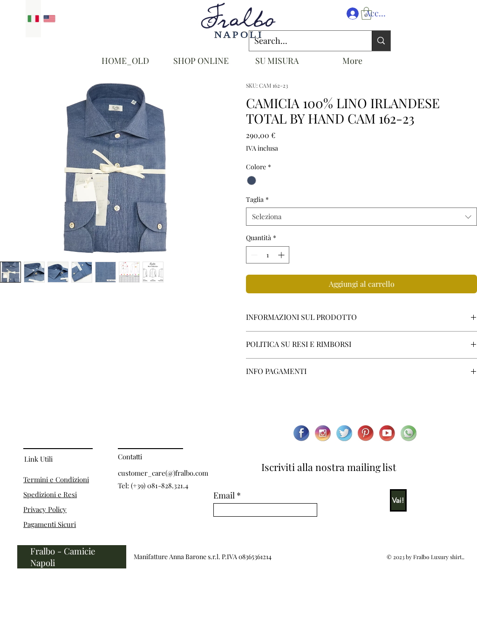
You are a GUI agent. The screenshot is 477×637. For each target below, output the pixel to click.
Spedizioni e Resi (50, 494)
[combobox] (361, 217)
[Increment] (282, 255)
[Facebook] (301, 433)
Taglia (257, 199)
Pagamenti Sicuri (49, 524)
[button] (366, 13)
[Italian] (33, 18)
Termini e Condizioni (56, 479)
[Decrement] (253, 255)
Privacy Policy (45, 509)
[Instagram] (323, 433)
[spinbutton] (267, 255)
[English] (49, 18)
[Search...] (381, 41)
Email (224, 495)
